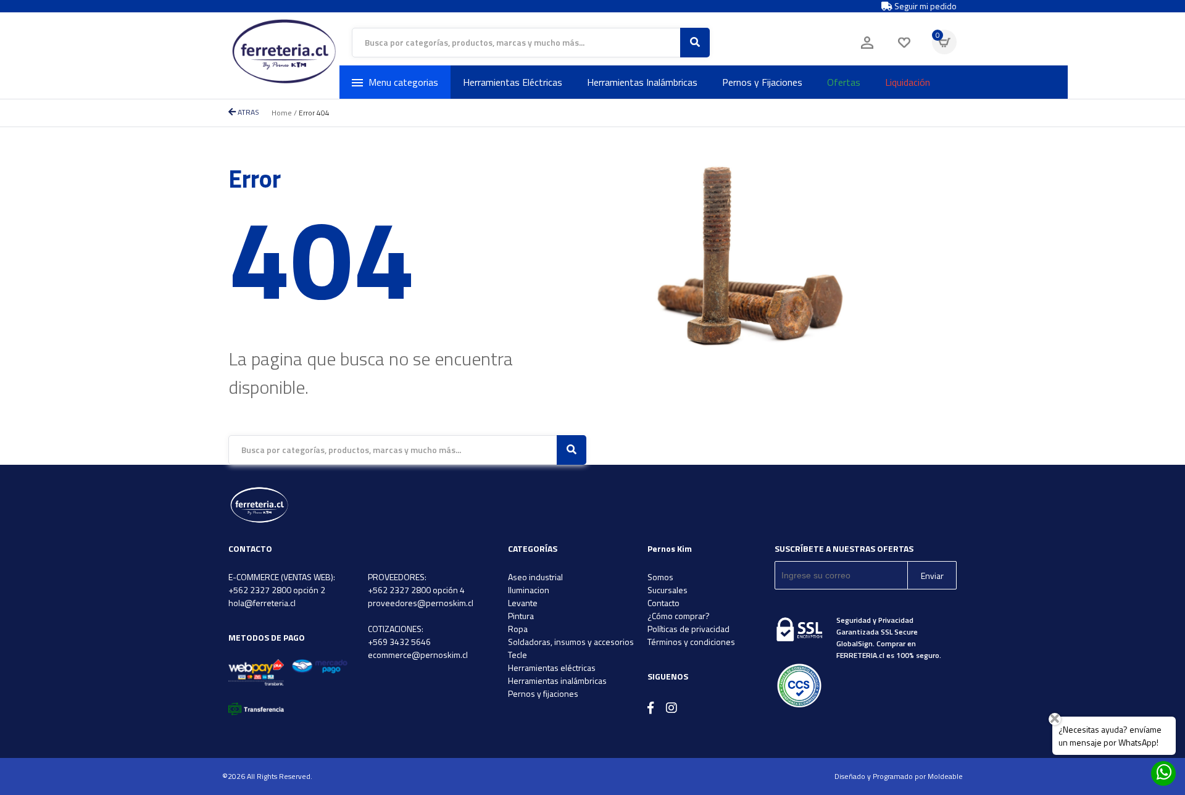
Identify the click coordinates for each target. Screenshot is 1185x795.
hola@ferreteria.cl (262, 602)
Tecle (517, 654)
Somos (660, 576)
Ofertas (843, 82)
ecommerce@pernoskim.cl (418, 654)
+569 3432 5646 (399, 641)
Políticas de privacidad (688, 628)
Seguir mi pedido (924, 6)
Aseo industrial (535, 576)
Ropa (518, 628)
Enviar (932, 575)
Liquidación (907, 82)
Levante (523, 602)
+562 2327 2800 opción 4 (416, 589)
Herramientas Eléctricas (512, 82)
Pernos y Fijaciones (762, 82)
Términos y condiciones (691, 641)
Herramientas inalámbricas (557, 680)
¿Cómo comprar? (678, 615)
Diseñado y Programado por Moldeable (898, 776)
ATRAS (247, 112)
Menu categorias (403, 82)
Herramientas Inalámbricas (642, 82)
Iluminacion (528, 589)
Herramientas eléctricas (552, 667)
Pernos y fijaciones (543, 693)
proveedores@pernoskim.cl (420, 602)
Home (282, 113)
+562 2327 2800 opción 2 (276, 589)
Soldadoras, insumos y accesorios (571, 641)
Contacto (663, 602)
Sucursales (667, 589)
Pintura (521, 615)
